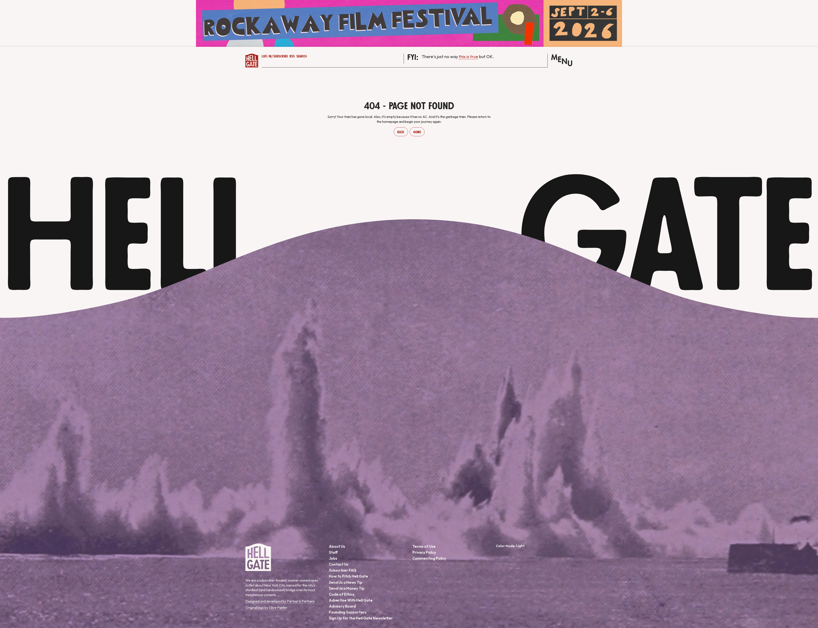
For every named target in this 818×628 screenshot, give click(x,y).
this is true (468, 56)
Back (400, 132)
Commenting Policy (429, 558)
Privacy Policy (424, 552)
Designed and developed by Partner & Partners (280, 601)
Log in (266, 56)
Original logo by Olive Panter (266, 607)
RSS (292, 56)
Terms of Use (424, 546)
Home (417, 132)
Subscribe (280, 56)
